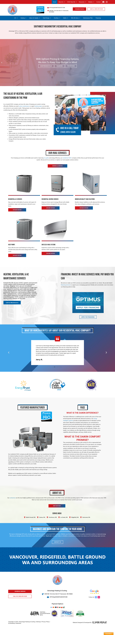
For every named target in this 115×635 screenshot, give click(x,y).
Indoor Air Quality (33, 18)
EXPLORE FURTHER (17, 209)
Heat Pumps (46, 18)
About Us (61, 2)
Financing (98, 18)
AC (15, 18)
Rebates (90, 2)
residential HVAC (67, 158)
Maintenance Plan (88, 18)
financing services (65, 285)
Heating (23, 18)
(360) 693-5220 (67, 131)
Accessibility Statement (14, 623)
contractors (13, 498)
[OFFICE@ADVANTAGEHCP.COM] (48, 7)
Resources (81, 2)
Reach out (48, 536)
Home (54, 2)
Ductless (56, 18)
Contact (98, 2)
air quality (46, 158)
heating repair (38, 106)
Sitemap (38, 621)
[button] (2, 62)
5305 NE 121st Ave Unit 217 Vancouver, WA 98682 (58, 594)
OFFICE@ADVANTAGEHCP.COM (57, 7)
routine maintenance (24, 106)
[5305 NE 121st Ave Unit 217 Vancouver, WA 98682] (48, 10)
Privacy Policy (45, 621)
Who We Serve (75, 18)
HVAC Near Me (71, 2)
